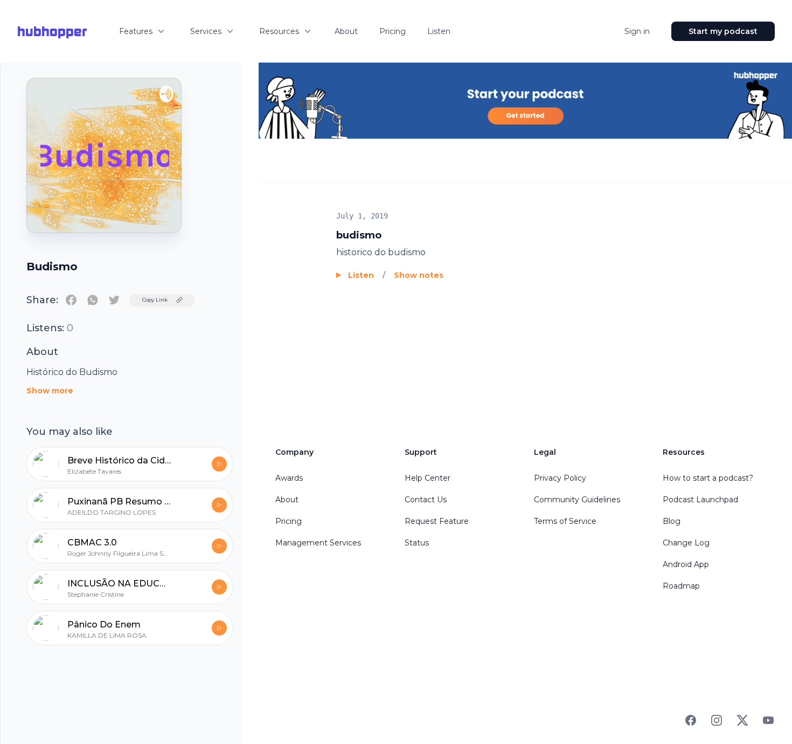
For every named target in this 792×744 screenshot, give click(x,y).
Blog (671, 521)
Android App (686, 564)
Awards (289, 478)
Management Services (318, 543)
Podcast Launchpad (700, 499)
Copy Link (155, 300)
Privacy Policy (560, 478)
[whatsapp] (92, 299)
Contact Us (426, 499)
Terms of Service (565, 521)
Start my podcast (723, 31)
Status (417, 543)
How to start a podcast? (708, 478)
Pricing (392, 31)
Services (205, 31)
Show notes (418, 275)
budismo (358, 235)
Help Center (427, 478)
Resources (279, 31)
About (346, 31)
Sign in (637, 31)
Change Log (686, 543)
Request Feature (437, 521)
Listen (438, 31)
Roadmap (681, 586)
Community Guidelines (577, 499)
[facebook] (71, 299)
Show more (49, 390)
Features (135, 31)
